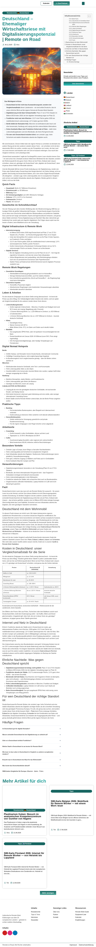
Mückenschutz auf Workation (11, 531)
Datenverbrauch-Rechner (48, 651)
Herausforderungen (78, 38)
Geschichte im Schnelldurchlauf (81, 20)
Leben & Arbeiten (77, 28)
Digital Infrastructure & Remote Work (80, 23)
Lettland (41, 539)
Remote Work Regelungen (79, 26)
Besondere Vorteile (77, 36)
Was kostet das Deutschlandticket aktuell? (31, 766)
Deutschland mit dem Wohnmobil (76, 42)
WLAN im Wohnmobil (29, 529)
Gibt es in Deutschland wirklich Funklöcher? (31, 741)
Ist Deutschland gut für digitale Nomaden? (31, 729)
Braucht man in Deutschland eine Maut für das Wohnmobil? (31, 760)
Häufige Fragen (71, 60)
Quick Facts (75, 18)
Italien (36, 771)
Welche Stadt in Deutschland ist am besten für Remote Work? (31, 746)
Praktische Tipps (76, 32)
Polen (30, 539)
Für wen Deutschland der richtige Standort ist (77, 56)
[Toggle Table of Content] (88, 16)
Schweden (56, 539)
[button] (83, 3)
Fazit (73, 40)
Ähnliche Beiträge (74, 62)
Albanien (30, 771)
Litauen (46, 539)
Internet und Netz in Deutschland (77, 49)
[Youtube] (4, 933)
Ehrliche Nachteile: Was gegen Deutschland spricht (76, 52)
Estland (35, 539)
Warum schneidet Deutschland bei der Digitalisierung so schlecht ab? (31, 735)
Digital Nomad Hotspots (79, 30)
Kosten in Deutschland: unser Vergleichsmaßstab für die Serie (76, 45)
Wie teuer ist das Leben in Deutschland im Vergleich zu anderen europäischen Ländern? (31, 753)
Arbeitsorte (75, 34)
